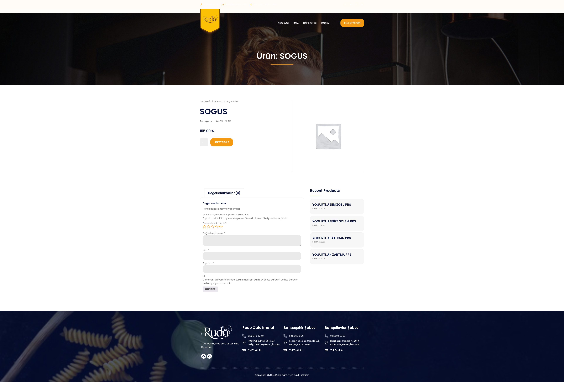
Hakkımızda (310, 23)
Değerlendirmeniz (214, 233)
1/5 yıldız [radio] (204, 227)
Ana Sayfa (205, 101)
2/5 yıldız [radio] (208, 227)
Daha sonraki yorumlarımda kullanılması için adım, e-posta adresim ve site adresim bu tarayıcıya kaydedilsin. (250, 281)
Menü (296, 23)
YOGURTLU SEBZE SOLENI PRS (334, 221)
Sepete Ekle (221, 142)
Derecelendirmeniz (214, 223)
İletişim (325, 23)
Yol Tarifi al (254, 350)
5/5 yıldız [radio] (221, 227)
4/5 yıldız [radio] (217, 227)
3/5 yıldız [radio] (212, 227)
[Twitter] (350, 4)
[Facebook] (203, 356)
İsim (206, 250)
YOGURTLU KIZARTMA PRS (331, 254)
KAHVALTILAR (221, 101)
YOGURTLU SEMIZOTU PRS (331, 204)
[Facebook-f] (345, 4)
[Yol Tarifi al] (244, 350)
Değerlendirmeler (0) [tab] (224, 193)
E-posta (208, 263)
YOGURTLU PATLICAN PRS (331, 238)
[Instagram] (356, 4)
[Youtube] (362, 4)
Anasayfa (283, 23)
